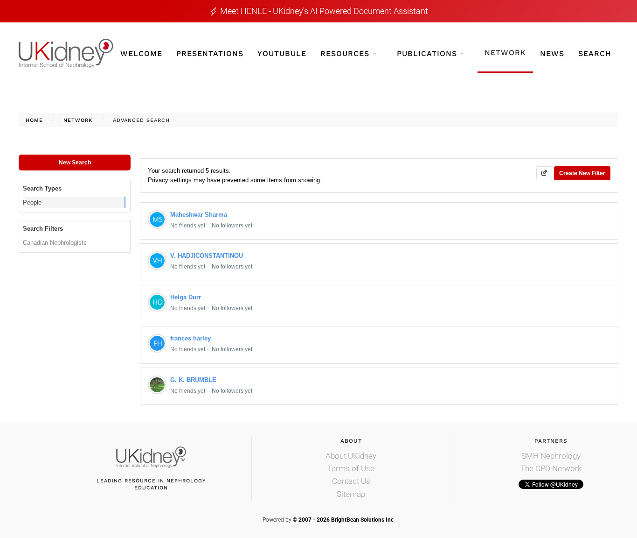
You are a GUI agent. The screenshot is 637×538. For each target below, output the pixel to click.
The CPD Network (551, 468)
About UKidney (350, 455)
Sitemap (351, 494)
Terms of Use (350, 468)
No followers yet (232, 225)
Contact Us (351, 481)
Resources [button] (344, 53)
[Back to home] (66, 53)
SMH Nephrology (551, 455)
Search (594, 53)
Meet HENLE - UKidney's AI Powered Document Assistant (324, 11)
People (32, 202)
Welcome (141, 53)
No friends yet (187, 225)
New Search (75, 162)
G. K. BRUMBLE (193, 379)
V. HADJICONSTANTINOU (206, 255)
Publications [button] (427, 53)
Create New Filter (582, 173)
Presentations (209, 53)
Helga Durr (185, 297)
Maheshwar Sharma (198, 214)
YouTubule (281, 53)
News (552, 53)
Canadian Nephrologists (55, 242)
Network (505, 52)
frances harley (190, 338)
